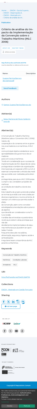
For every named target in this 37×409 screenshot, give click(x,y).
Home (4, 10)
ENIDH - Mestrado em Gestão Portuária (13, 15)
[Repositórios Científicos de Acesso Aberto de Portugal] (6, 323)
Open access (10, 52)
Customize (5, 402)
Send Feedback (10, 88)
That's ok (27, 406)
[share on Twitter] (8, 302)
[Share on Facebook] (3, 302)
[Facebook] (4, 331)
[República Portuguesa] (14, 369)
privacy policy (27, 399)
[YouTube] (16, 331)
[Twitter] (10, 331)
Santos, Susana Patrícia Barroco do (17, 105)
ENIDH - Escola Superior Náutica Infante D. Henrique (20, 10)
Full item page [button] (11, 306)
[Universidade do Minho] (4, 356)
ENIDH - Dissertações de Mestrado (13, 13)
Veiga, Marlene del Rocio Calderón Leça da (16, 120)
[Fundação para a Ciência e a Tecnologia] (13, 352)
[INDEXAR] (17, 323)
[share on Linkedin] (13, 302)
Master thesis (18, 48)
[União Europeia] (9, 374)
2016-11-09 (6, 48)
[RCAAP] (22, 331)
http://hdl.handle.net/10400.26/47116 (13, 63)
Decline (9, 406)
